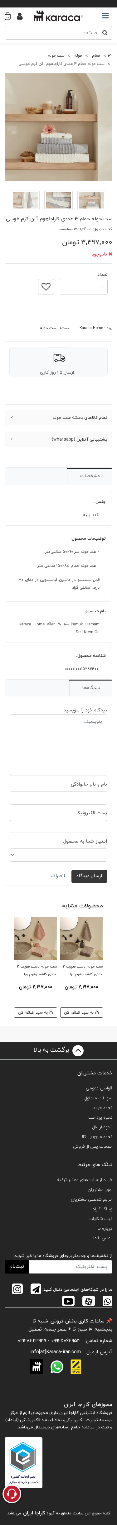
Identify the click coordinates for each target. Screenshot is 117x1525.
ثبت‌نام (17, 1266)
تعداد (102, 272)
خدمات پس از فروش (92, 1147)
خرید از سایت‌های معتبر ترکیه (84, 1180)
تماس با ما (102, 1238)
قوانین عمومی (99, 1088)
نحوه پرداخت (100, 1118)
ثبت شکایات (100, 1219)
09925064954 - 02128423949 (49, 1340)
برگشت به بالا (52, 1050)
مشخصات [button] (90, 476)
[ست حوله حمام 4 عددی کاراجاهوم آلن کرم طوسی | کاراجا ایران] (58, 127)
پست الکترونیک (91, 813)
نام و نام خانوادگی (89, 784)
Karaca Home (91, 328)
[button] (11, 16)
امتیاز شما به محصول (85, 841)
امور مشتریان (100, 1190)
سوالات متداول (98, 1098)
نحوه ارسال (102, 1127)
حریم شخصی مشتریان (91, 1199)
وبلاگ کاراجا (101, 1209)
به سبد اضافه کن (79, 1013)
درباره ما (104, 1228)
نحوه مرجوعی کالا (96, 1137)
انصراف (58, 876)
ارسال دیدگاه (89, 876)
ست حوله (48, 328)
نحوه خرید (102, 1108)
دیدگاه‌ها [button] (91, 688)
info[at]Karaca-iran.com (55, 1352)
